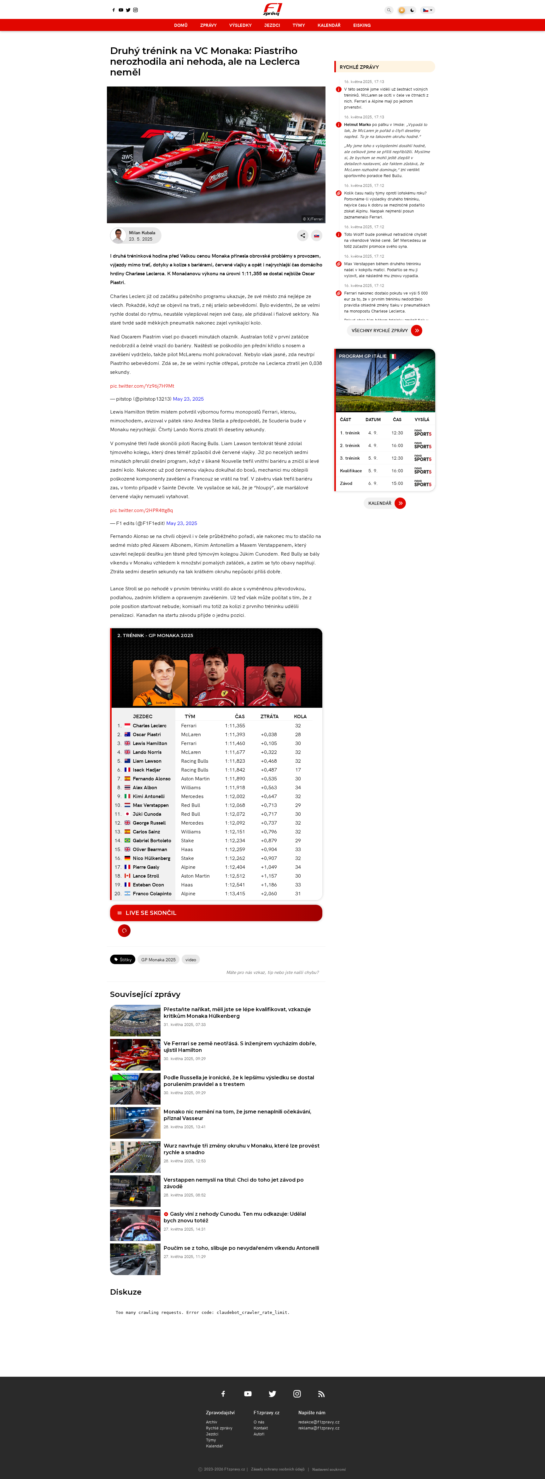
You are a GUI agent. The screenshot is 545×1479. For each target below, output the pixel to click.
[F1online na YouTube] (121, 10)
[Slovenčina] (316, 235)
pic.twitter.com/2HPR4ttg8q (141, 509)
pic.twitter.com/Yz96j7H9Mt (142, 385)
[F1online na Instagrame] (135, 10)
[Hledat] (389, 10)
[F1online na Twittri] (128, 10)
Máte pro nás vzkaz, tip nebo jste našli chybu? (272, 972)
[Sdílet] (302, 235)
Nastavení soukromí (329, 1469)
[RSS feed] (321, 1397)
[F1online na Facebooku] (113, 10)
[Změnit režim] (406, 10)
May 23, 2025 (188, 398)
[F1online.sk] (272, 9)
